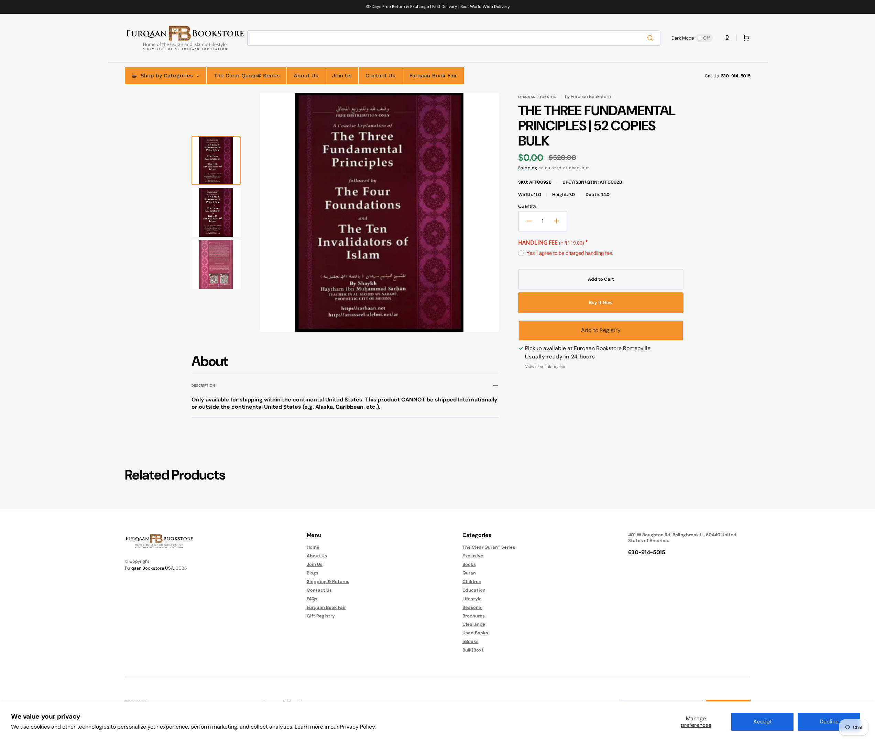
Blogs (312, 573)
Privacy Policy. (358, 726)
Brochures (473, 616)
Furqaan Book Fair (326, 607)
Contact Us (319, 590)
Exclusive (472, 556)
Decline (829, 721)
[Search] (651, 37)
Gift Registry (321, 616)
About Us (317, 556)
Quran (469, 573)
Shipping (527, 168)
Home (313, 547)
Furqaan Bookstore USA (149, 568)
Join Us (314, 564)
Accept (762, 721)
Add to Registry (601, 330)
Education (473, 590)
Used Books (475, 633)
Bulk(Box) (472, 650)
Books (469, 564)
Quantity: (527, 206)
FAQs (312, 599)
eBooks (470, 641)
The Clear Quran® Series (488, 547)
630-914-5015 (736, 76)
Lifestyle (472, 599)
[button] (727, 37)
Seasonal (472, 607)
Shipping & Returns (328, 581)
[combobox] (453, 38)
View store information (546, 366)
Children (471, 581)
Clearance (473, 624)
